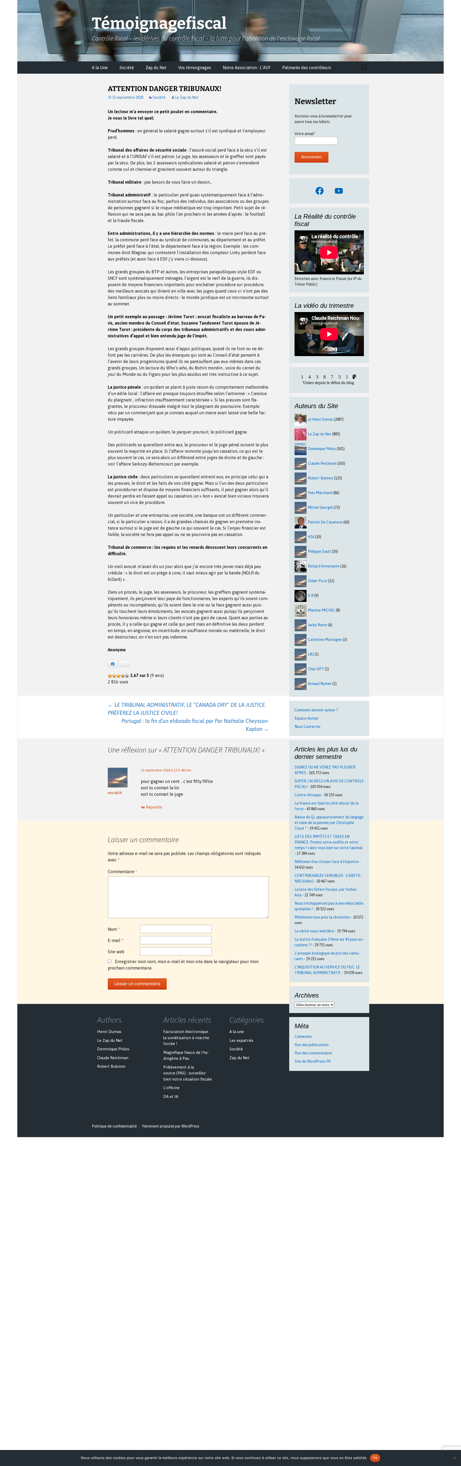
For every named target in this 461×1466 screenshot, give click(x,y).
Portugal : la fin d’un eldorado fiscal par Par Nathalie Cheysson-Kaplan (195, 725)
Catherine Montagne (325, 639)
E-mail (115, 940)
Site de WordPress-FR (313, 1061)
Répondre (154, 807)
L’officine (171, 1087)
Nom (114, 929)
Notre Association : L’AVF (247, 67)
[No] (454, 1458)
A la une (236, 1031)
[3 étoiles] (118, 676)
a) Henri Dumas (320, 419)
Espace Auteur (307, 718)
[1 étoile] (110, 676)
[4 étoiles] (123, 676)
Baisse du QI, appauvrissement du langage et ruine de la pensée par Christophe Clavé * (329, 822)
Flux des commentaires (313, 1053)
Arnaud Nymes (320, 683)
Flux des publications (312, 1045)
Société (127, 67)
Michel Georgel (320, 507)
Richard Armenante (324, 566)
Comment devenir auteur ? (316, 710)
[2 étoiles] (114, 676)
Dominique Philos (322, 449)
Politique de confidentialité (114, 1126)
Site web (116, 951)
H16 (311, 537)
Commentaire (122, 871)
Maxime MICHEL (321, 610)
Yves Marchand (320, 493)
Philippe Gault (319, 551)
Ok (375, 1458)
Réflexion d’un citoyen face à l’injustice (327, 862)
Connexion (303, 1036)
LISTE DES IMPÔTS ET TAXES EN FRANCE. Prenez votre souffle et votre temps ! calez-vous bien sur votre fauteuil (329, 842)
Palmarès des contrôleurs (306, 67)
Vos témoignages (194, 67)
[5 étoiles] (127, 676)
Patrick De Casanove (325, 522)
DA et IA (170, 1096)
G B (310, 595)
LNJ (311, 654)
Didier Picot (317, 581)
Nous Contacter (308, 726)
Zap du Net (156, 67)
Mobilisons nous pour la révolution (322, 917)
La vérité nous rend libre (314, 931)
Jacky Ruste (317, 625)
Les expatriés (241, 1040)
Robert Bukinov (320, 478)
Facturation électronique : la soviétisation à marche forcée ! (186, 1037)
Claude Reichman (322, 463)
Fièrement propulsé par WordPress (170, 1126)
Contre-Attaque (308, 795)
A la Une (100, 67)
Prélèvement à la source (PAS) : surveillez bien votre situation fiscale (187, 1073)
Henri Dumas (109, 1031)
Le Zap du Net (186, 97)
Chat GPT (316, 669)
